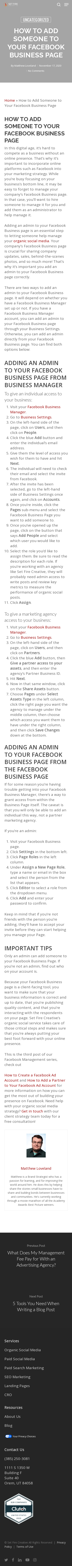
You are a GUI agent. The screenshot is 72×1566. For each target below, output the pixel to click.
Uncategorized (36, 20)
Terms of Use (24, 1546)
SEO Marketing (17, 1376)
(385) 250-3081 (17, 1458)
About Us (12, 1416)
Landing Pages (17, 1385)
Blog (8, 1425)
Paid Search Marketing (24, 1367)
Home (9, 100)
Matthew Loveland (25, 65)
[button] (66, 4)
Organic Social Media (22, 1349)
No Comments (36, 70)
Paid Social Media (19, 1358)
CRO (8, 1394)
